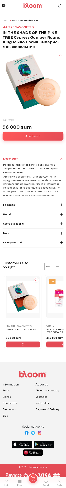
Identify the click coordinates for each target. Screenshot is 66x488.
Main (6, 20)
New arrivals (10, 403)
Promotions (10, 409)
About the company (47, 390)
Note (6, 233)
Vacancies (41, 396)
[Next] (57, 266)
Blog (5, 415)
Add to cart (32, 136)
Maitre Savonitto (18, 27)
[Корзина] (33, 478)
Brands (7, 396)
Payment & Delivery (47, 409)
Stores (6, 390)
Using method (12, 242)
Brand (7, 214)
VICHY (50, 326)
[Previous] (48, 266)
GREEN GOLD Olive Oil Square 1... (23, 329)
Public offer (42, 403)
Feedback (9, 204)
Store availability (14, 223)
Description (10, 158)
